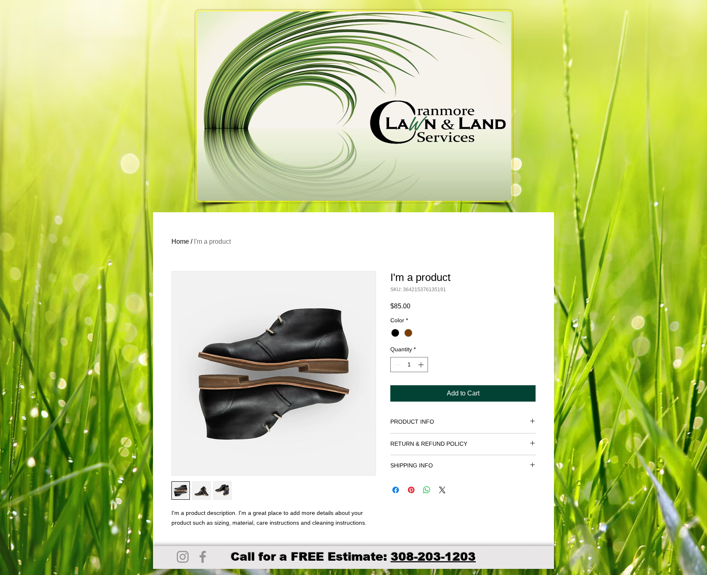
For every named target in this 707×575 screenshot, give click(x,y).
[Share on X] (442, 490)
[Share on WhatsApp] (427, 490)
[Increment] (422, 364)
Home (180, 241)
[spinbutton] (409, 364)
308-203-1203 (433, 556)
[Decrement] (397, 364)
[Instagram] (183, 557)
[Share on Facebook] (396, 490)
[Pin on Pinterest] (411, 490)
